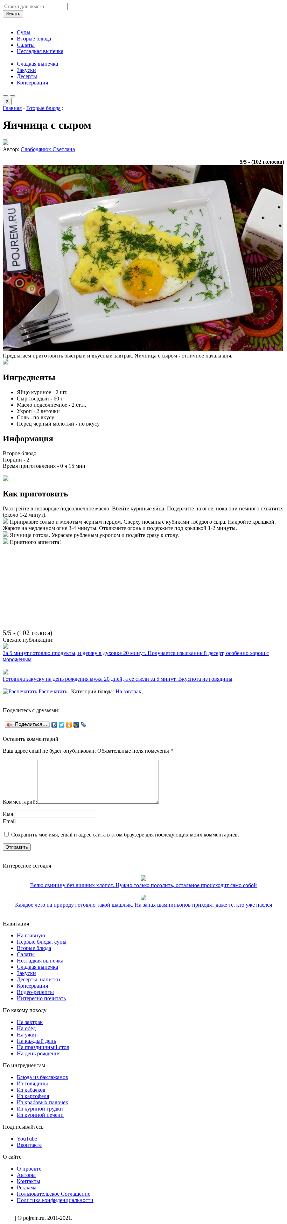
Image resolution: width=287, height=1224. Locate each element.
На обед (26, 1028)
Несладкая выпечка (40, 51)
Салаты (26, 45)
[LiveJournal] (84, 724)
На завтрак (128, 691)
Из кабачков (31, 1090)
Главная (12, 108)
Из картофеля (33, 1096)
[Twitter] (61, 724)
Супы (23, 32)
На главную (31, 935)
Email (9, 821)
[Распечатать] (20, 691)
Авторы (26, 1175)
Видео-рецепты (35, 992)
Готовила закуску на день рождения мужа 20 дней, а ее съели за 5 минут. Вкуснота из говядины (117, 679)
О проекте (29, 1169)
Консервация (32, 83)
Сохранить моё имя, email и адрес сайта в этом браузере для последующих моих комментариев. (125, 835)
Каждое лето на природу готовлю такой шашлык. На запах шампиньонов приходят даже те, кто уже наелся (143, 905)
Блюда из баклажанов (42, 1077)
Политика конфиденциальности (55, 1200)
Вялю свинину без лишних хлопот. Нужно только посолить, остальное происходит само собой (143, 885)
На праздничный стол (43, 1047)
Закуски (26, 70)
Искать (13, 13)
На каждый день (36, 1041)
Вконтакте (29, 1145)
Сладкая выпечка (37, 64)
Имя (8, 814)
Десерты (27, 76)
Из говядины (32, 1083)
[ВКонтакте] (54, 724)
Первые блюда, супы (41, 942)
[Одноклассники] (69, 724)
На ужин (27, 1035)
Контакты (28, 1181)
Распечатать (52, 691)
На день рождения (39, 1053)
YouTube (27, 1139)
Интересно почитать (41, 998)
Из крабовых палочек (42, 1102)
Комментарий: (20, 802)
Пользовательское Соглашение (53, 1194)
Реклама (26, 1187)
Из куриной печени (40, 1115)
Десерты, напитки (38, 979)
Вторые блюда (34, 39)
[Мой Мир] (76, 724)
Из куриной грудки (40, 1109)
